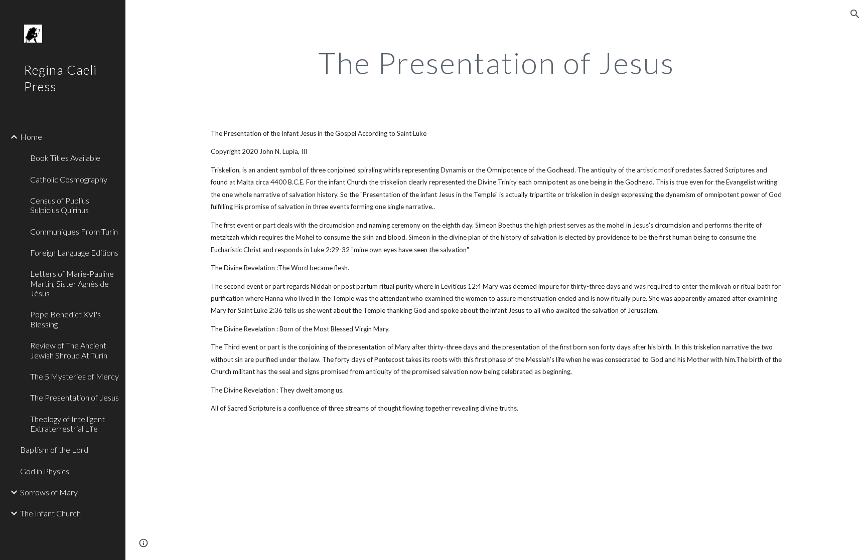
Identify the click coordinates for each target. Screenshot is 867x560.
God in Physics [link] (44, 471)
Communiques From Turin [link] (74, 231)
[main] (496, 62)
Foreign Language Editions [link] (74, 252)
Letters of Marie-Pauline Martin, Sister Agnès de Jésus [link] (72, 283)
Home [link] (31, 136)
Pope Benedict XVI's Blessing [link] (65, 318)
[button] (855, 14)
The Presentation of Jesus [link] (74, 397)
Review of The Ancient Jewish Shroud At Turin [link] (68, 349)
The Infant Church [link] (50, 513)
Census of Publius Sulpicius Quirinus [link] (59, 205)
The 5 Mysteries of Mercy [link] (74, 376)
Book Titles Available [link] (65, 157)
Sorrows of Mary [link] (49, 492)
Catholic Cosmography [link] (68, 179)
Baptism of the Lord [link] (54, 449)
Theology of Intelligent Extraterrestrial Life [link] (67, 423)
